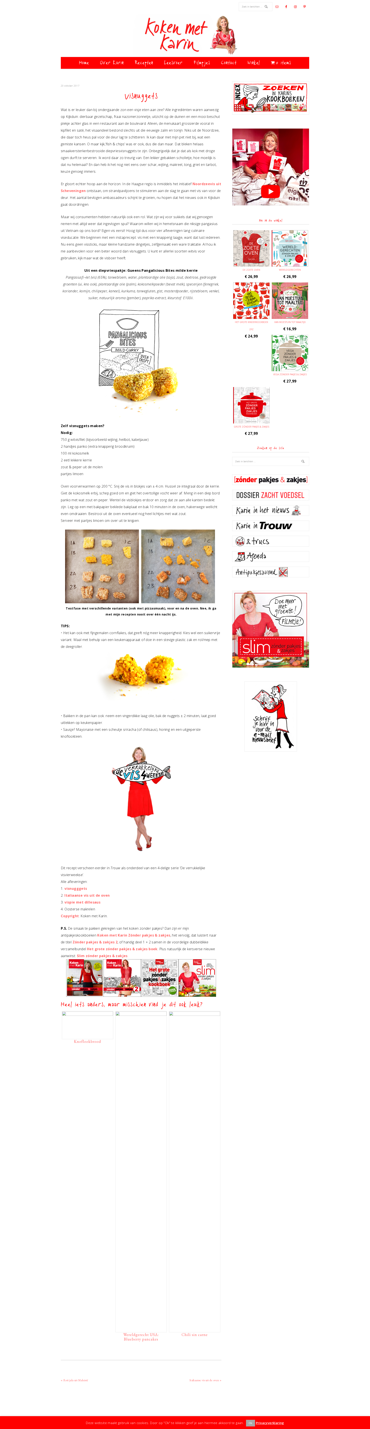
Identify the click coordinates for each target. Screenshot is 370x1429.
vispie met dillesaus (82, 902)
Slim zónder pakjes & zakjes (102, 955)
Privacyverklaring (270, 1423)
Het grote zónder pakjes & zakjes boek (122, 949)
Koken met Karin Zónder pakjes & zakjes (133, 935)
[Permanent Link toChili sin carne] (194, 1014)
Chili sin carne (195, 1334)
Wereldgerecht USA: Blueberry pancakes (141, 1337)
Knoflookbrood (87, 1041)
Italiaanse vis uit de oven (87, 895)
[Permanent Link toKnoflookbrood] (87, 1014)
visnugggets (75, 888)
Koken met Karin (185, 35)
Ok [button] (250, 1423)
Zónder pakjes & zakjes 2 (95, 942)
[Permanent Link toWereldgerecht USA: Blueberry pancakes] (141, 1014)
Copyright (70, 916)
